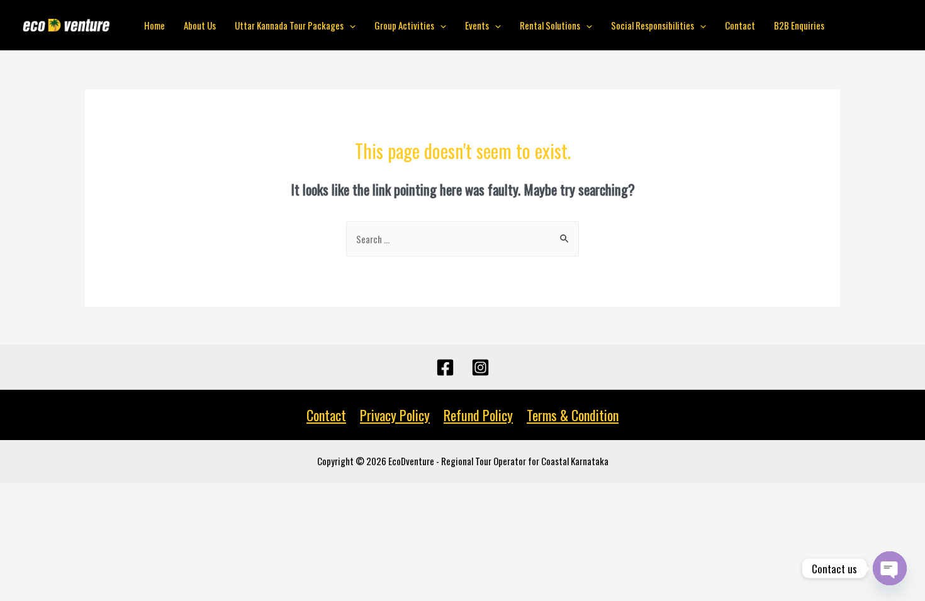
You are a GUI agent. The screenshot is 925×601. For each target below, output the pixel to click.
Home (154, 25)
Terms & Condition (573, 415)
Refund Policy (478, 415)
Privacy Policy (395, 415)
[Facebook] (445, 367)
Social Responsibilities (652, 25)
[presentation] (350, 25)
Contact (740, 25)
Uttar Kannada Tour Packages (289, 25)
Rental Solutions (550, 25)
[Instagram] (480, 367)
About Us (200, 25)
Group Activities (404, 25)
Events (477, 25)
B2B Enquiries (799, 25)
